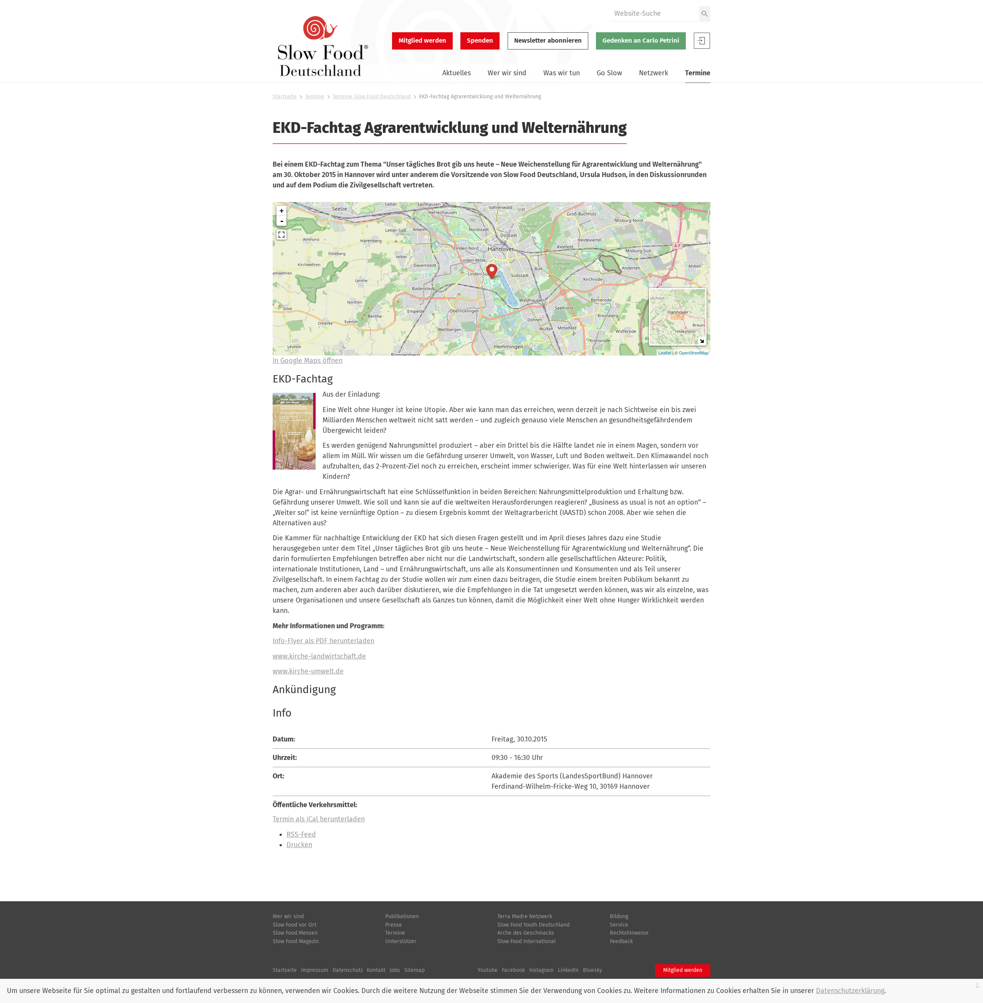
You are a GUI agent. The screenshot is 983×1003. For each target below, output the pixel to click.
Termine (697, 73)
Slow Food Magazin (296, 941)
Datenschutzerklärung (850, 990)
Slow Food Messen (295, 933)
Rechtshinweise (629, 933)
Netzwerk (653, 73)
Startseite (285, 96)
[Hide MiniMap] (701, 340)
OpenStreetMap (693, 352)
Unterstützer (401, 941)
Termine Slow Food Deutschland (372, 96)
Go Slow (609, 73)
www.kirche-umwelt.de (308, 671)
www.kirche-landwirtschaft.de (319, 656)
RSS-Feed (301, 834)
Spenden (480, 40)
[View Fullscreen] (281, 235)
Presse (393, 925)
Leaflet (665, 352)
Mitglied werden (422, 40)
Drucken (299, 845)
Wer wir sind (507, 73)
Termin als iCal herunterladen (319, 819)
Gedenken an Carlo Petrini (640, 40)
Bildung (619, 916)
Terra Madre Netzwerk (524, 916)
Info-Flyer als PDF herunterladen (323, 641)
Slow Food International (526, 941)
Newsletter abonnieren (548, 40)
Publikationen (402, 916)
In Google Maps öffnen (308, 360)
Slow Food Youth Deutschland (533, 925)
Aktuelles (456, 73)
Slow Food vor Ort (294, 925)
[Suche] (704, 13)
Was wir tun (561, 73)
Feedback (621, 941)
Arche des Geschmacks (525, 933)
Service (619, 925)
